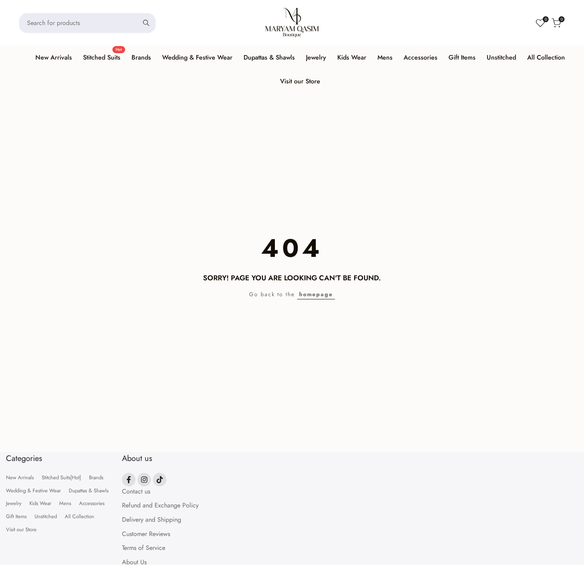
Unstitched (46, 516)
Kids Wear (40, 503)
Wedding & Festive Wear (33, 490)
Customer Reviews (146, 533)
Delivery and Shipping (151, 519)
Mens (65, 503)
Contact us (136, 491)
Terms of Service (143, 547)
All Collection (79, 516)
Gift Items (16, 516)
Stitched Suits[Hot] (61, 477)
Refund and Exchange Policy (160, 505)
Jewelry (13, 503)
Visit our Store (21, 529)
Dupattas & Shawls (88, 490)
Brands (96, 477)
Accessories (91, 503)
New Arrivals (20, 477)
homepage (316, 294)
